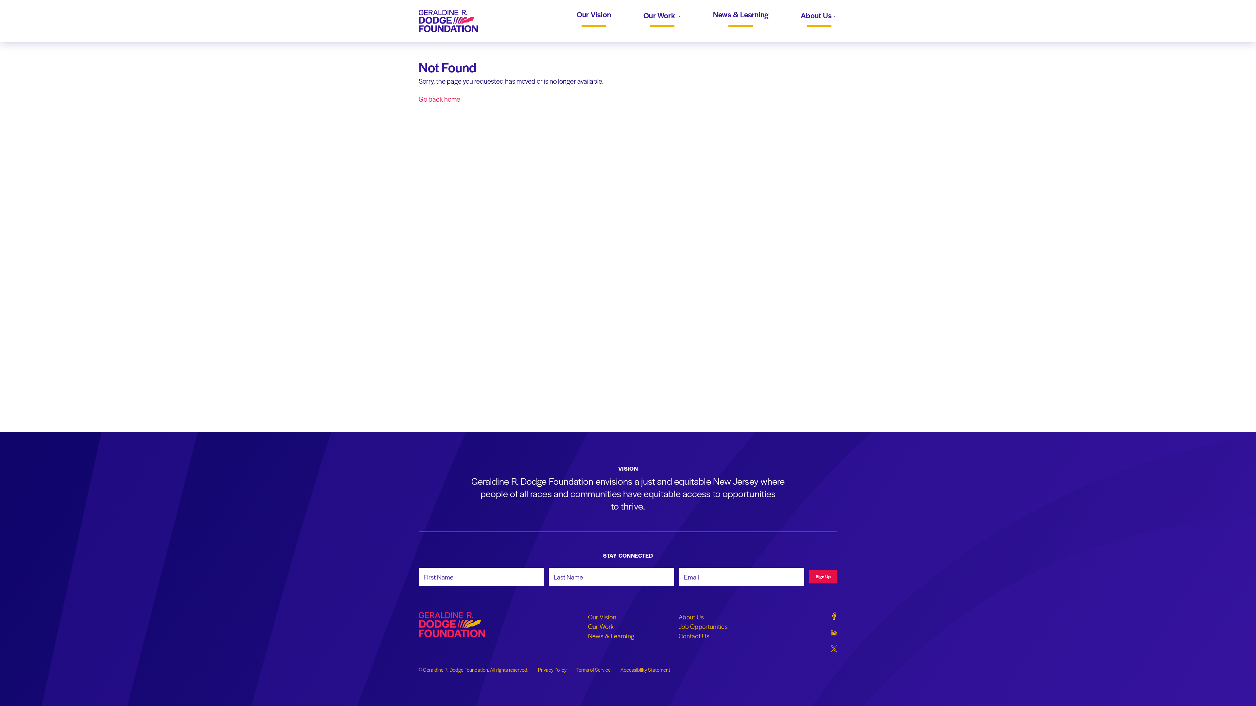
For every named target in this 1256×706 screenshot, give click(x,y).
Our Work (660, 16)
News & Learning (740, 15)
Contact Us (694, 635)
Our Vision (594, 15)
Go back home (439, 99)
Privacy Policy (552, 669)
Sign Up (823, 576)
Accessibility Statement (645, 669)
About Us (817, 16)
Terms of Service (593, 669)
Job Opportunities (703, 626)
